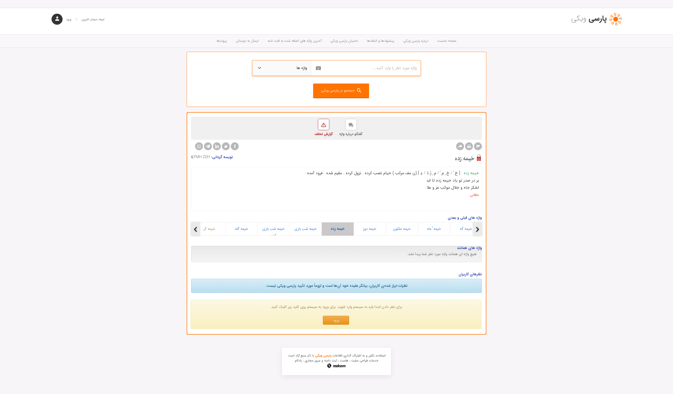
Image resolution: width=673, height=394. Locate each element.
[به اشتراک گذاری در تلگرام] (208, 146)
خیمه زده (338, 229)
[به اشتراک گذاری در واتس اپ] (199, 146)
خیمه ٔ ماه (434, 229)
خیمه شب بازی (305, 229)
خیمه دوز (369, 229)
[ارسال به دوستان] (460, 146)
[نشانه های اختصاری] (478, 146)
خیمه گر (209, 229)
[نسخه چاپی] (469, 146)
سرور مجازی (312, 360)
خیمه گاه (241, 229)
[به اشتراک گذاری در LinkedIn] (217, 146)
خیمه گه (466, 229)
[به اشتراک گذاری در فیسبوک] (235, 146)
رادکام (298, 360)
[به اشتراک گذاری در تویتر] (226, 146)
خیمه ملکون (402, 229)
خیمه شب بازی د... (273, 231)
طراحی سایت (359, 360)
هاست (344, 360)
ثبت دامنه (330, 360)
